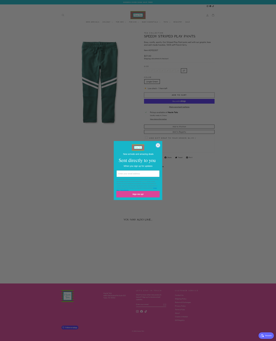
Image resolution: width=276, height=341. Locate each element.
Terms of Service (124, 190)
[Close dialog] (158, 145)
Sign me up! (138, 194)
